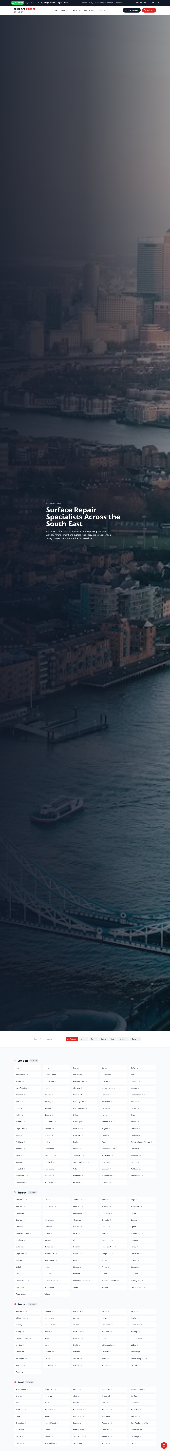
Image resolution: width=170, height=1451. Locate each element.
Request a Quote (131, 10)
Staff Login (155, 3)
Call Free (150, 10)
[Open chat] (164, 1445)
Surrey (93, 1039)
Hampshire (123, 1039)
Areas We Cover (90, 10)
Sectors (75, 10)
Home (55, 10)
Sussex (103, 1039)
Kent (112, 1039)
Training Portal (141, 3)
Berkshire (136, 1039)
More (101, 10)
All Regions (71, 1039)
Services (63, 10)
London (84, 1039)
